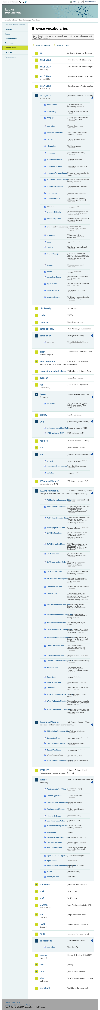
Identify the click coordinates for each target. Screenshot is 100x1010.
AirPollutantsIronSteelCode (57, 518)
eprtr (42, 352)
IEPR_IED (44, 770)
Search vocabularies (43, 45)
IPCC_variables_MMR (55, 433)
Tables (7, 34)
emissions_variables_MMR (57, 428)
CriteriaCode (52, 593)
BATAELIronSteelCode (56, 544)
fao (41, 385)
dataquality (45, 336)
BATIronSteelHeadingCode (57, 578)
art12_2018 (45, 67)
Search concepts (63, 45)
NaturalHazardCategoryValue (57, 837)
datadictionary (47, 329)
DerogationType (53, 738)
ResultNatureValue (54, 847)
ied (41, 454)
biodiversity (45, 308)
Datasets (8, 29)
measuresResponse (55, 186)
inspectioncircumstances (57, 466)
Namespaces (10, 57)
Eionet (15, 20)
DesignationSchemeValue (57, 802)
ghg (42, 422)
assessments (52, 105)
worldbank (45, 988)
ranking (50, 247)
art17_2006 (45, 76)
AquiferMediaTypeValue (56, 789)
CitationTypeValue (54, 796)
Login (74, 1)
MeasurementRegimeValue (57, 826)
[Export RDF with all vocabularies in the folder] (92, 98)
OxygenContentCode (55, 655)
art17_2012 (45, 86)
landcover (45, 884)
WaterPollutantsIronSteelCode (57, 709)
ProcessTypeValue (54, 842)
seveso (43, 955)
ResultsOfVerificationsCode (57, 743)
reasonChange (53, 254)
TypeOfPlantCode (54, 750)
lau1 (42, 891)
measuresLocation (54, 166)
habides (44, 441)
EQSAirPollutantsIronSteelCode (57, 614)
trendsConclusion (54, 277)
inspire (43, 780)
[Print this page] (78, 2)
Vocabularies (10, 48)
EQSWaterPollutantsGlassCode (57, 629)
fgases (43, 394)
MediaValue (51, 832)
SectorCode (51, 677)
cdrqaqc (50, 118)
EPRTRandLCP (47, 361)
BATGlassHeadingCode (56, 562)
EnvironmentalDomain (56, 809)
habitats (50, 139)
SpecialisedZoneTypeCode (57, 856)
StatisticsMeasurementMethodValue (57, 865)
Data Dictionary (24, 20)
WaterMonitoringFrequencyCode (57, 694)
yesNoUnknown (53, 297)
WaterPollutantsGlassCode (57, 701)
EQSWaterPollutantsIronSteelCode (57, 638)
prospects (51, 235)
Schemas (8, 43)
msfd (42, 924)
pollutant (50, 473)
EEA (15, 2)
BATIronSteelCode (54, 572)
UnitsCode (51, 688)
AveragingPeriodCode (56, 528)
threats (49, 265)
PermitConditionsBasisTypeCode (57, 661)
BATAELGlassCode (54, 533)
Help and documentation (15, 25)
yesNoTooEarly (53, 290)
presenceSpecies (54, 219)
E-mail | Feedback (12, 1002)
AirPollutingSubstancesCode (57, 731)
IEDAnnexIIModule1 (49, 481)
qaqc (49, 242)
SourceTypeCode (54, 682)
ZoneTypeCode (53, 877)
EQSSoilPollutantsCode (56, 623)
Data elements (11, 38)
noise (42, 934)
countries (51, 126)
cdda (42, 315)
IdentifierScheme (54, 816)
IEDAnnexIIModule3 (49, 491)
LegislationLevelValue (56, 821)
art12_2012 (45, 60)
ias (41, 448)
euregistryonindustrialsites (53, 371)
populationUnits (53, 198)
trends (49, 272)
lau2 (42, 898)
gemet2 (43, 415)
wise (42, 978)
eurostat (44, 378)
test (41, 965)
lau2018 (44, 905)
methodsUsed (52, 193)
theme (49, 872)
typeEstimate (52, 284)
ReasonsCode (52, 667)
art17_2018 (45, 95)
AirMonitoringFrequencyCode (57, 500)
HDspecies (51, 146)
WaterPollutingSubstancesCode (57, 760)
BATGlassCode (53, 554)
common (44, 322)
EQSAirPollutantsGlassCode (57, 605)
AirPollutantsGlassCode (56, 507)
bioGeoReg (51, 111)
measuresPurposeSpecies (57, 180)
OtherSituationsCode (55, 646)
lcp (41, 915)
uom (42, 971)
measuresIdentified (54, 160)
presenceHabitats (54, 212)
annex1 (50, 461)
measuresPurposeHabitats (57, 173)
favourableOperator (55, 133)
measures (51, 153)
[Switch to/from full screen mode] (82, 2)
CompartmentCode (54, 587)
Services (8, 52)
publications (46, 941)
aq (41, 53)
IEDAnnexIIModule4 (49, 722)
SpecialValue (52, 861)
